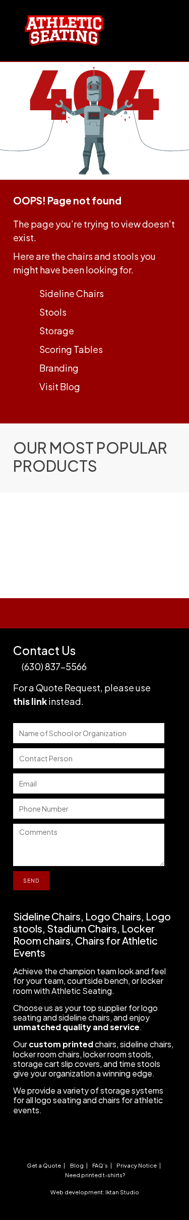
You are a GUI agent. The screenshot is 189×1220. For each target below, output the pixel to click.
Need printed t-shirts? (95, 1175)
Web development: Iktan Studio (94, 1192)
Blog (77, 1165)
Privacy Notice (136, 1165)
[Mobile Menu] (161, 22)
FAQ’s (100, 1165)
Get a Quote (44, 1165)
